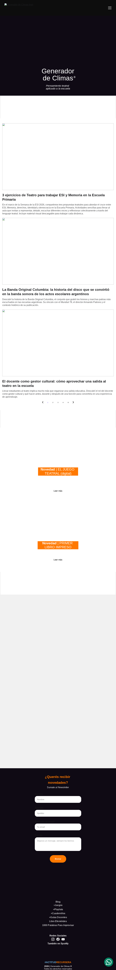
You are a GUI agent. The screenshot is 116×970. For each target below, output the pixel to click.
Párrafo (38, 835)
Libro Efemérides (58, 921)
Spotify (64, 943)
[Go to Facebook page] (58, 939)
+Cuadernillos (58, 913)
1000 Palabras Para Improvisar (58, 925)
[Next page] (73, 402)
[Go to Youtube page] (63, 939)
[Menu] (109, 8)
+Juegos (58, 905)
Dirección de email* (45, 821)
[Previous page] (42, 402)
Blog (58, 902)
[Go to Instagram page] (52, 939)
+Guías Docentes (58, 917)
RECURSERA (63, 962)
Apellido (39, 808)
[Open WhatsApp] (108, 962)
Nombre (39, 794)
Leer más (58, 491)
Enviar (58, 859)
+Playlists (58, 909)
